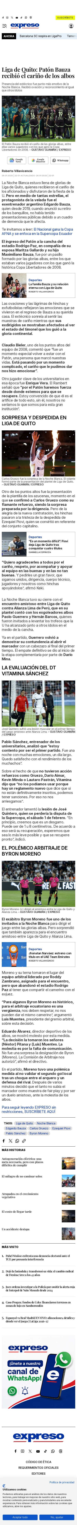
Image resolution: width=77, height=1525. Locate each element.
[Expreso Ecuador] (38, 1441)
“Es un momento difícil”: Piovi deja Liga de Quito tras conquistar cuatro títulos (48, 544)
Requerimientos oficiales (38, 1467)
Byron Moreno (39, 1133)
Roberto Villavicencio (17, 171)
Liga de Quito (24, 1123)
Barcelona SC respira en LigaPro (41, 36)
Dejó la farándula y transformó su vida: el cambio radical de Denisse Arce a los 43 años (40, 1272)
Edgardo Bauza (16, 1128)
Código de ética (38, 1462)
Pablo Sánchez (16, 1133)
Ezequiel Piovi (61, 1128)
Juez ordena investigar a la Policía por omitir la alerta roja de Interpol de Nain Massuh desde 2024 (40, 1288)
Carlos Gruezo (39, 1128)
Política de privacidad (62, 1482)
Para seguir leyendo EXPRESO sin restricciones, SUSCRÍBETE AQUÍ (29, 1109)
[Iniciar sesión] (71, 26)
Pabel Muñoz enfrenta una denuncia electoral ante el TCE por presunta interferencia (38, 1257)
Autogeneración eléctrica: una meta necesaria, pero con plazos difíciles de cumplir (22, 1162)
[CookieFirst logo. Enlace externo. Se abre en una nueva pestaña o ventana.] (4, 1486)
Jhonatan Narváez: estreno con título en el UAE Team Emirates (50, 955)
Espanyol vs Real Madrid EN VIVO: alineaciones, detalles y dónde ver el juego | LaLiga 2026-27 (40, 1319)
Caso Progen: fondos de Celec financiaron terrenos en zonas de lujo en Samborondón (38, 1303)
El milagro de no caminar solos (22, 1176)
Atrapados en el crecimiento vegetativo (20, 1195)
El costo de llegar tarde (17, 1211)
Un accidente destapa (15, 1229)
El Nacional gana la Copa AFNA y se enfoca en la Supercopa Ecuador (37, 231)
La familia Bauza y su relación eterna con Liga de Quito (48, 286)
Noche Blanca (46, 1123)
